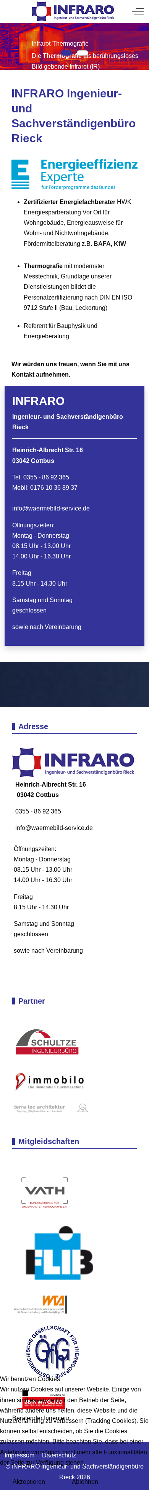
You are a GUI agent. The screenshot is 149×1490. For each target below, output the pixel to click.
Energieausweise (91, 222)
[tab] (66, 53)
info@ (20, 508)
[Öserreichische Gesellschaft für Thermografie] (46, 1351)
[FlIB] (56, 1256)
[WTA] (46, 1308)
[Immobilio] (50, 1083)
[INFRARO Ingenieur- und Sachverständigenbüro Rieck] (74, 11)
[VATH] (44, 1193)
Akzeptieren (29, 1481)
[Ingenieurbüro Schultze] (50, 1042)
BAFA (102, 243)
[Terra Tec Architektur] (50, 1108)
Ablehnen (85, 1481)
